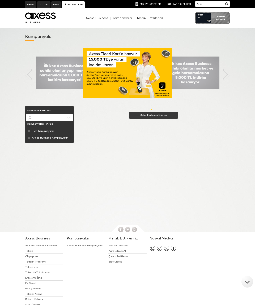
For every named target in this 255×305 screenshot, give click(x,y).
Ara (226, 3)
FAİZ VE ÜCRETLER (150, 4)
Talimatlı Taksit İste (37, 272)
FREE (56, 4)
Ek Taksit (31, 283)
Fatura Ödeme (34, 299)
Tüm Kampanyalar (43, 131)
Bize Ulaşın (115, 261)
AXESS (31, 4)
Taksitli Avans (33, 294)
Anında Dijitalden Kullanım (41, 245)
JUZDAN (44, 4)
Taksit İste (32, 267)
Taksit (29, 251)
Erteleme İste (33, 278)
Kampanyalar (123, 18)
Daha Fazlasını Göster (153, 115)
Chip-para (31, 256)
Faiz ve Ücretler (118, 245)
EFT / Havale (33, 288)
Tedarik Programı (35, 261)
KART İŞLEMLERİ (182, 4)
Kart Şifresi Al (117, 251)
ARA (67, 117)
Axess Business (97, 18)
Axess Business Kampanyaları (50, 137)
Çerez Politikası (118, 256)
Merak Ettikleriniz (150, 18)
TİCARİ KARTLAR (73, 4)
